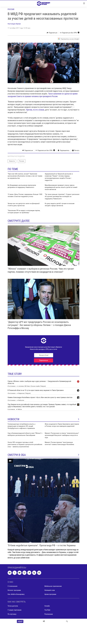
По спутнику (12, 614)
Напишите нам (49, 590)
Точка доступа (13, 606)
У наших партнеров (14, 610)
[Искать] (67, 621)
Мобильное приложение (53, 586)
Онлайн (47, 606)
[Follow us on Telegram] (29, 573)
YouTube (47, 610)
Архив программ (50, 594)
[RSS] (34, 573)
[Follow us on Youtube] (20, 573)
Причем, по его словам (35, 110)
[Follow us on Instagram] (24, 573)
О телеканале (12, 586)
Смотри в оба (17, 455)
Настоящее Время (14, 24)
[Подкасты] (39, 573)
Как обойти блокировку (16, 594)
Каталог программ (14, 590)
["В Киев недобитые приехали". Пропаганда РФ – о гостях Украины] (43, 501)
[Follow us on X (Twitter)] (15, 573)
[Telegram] (43, 621)
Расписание (48, 614)
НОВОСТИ (13, 419)
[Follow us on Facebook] (10, 573)
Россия (11, 9)
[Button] (52, 32)
